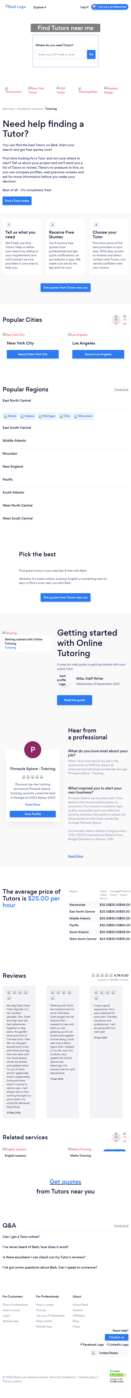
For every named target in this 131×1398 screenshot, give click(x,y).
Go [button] (91, 54)
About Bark (80, 1305)
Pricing (41, 1310)
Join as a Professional (50, 1316)
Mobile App (11, 1321)
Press (76, 1326)
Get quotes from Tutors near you (65, 597)
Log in (84, 7)
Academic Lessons (30, 109)
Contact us (116, 1337)
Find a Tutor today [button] (17, 201)
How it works (11, 1310)
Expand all (121, 389)
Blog (76, 1321)
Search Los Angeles (98, 354)
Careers (78, 1310)
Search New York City (33, 354)
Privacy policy (12, 1381)
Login (6, 1316)
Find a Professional (15, 1305)
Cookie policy (87, 1377)
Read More (75, 856)
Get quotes (65, 1181)
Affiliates (79, 1316)
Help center (44, 1321)
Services (8, 109)
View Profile (33, 814)
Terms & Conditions (62, 1377)
